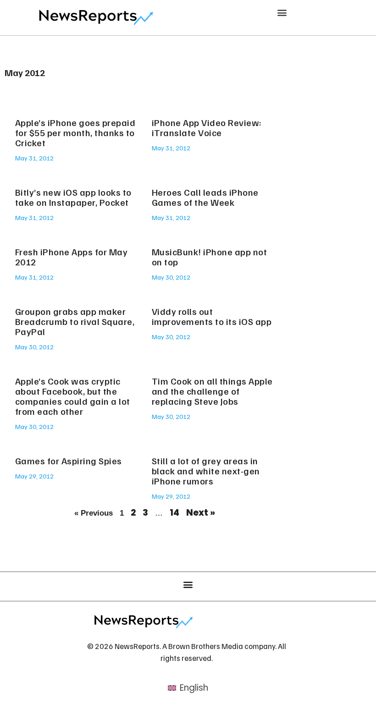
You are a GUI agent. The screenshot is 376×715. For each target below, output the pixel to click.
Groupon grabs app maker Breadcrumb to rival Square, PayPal (75, 321)
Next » (200, 512)
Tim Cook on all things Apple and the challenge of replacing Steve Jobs (212, 391)
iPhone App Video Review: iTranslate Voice (207, 127)
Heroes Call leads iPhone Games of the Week (205, 197)
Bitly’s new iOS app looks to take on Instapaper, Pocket (73, 197)
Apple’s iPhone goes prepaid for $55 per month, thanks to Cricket (75, 132)
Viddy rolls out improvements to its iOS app (212, 316)
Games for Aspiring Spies (68, 461)
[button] (282, 12)
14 (174, 512)
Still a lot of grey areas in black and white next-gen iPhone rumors (206, 471)
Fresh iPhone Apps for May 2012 (71, 257)
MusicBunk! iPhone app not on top (209, 257)
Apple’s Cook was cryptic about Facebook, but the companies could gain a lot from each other (72, 396)
